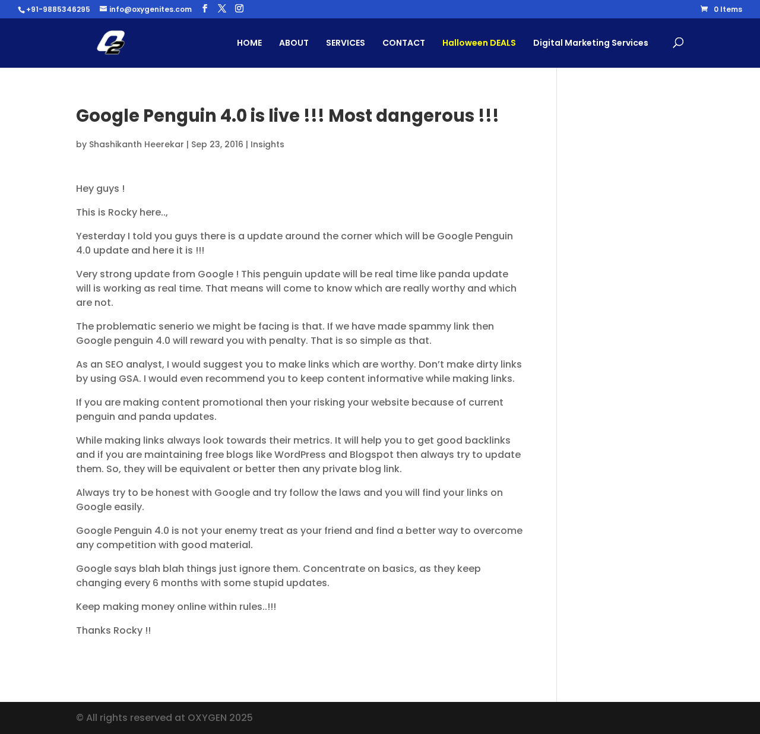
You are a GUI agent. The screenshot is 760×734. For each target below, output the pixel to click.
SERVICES (345, 43)
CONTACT (403, 43)
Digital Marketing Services (590, 43)
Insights (267, 144)
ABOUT (294, 43)
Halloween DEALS (479, 43)
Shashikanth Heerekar (136, 144)
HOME (249, 43)
